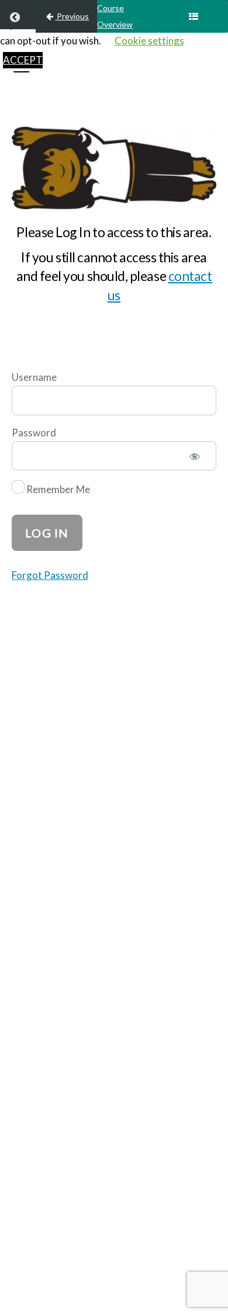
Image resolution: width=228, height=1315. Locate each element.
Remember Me (57, 490)
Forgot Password (50, 575)
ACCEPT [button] (23, 60)
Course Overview (115, 16)
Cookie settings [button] (149, 40)
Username (34, 377)
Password (34, 432)
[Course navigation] (193, 16)
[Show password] (195, 457)
